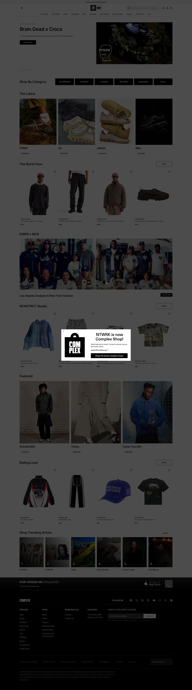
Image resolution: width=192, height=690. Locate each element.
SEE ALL (164, 164)
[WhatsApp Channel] (142, 600)
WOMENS (75, 14)
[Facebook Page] (131, 600)
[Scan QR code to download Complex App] (168, 583)
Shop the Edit (28, 42)
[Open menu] (22, 8)
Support (45, 622)
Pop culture (24, 626)
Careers (68, 614)
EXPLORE (44, 14)
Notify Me (149, 616)
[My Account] (167, 8)
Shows (22, 641)
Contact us (69, 618)
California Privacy (68, 662)
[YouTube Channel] (154, 600)
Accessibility (105, 662)
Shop (44, 614)
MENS (65, 14)
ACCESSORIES (117, 14)
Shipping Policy (48, 626)
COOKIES (132, 662)
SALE (149, 14)
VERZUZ (23, 637)
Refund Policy (47, 629)
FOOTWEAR (104, 14)
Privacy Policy (143, 620)
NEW (84, 14)
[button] (96, 42)
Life (21, 633)
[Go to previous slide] (21, 70)
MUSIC (129, 14)
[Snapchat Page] (160, 600)
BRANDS (93, 14)
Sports (22, 629)
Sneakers (23, 622)
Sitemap (119, 662)
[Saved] (163, 7)
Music (22, 618)
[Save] (55, 172)
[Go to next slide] (31, 70)
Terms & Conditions (28, 662)
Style (22, 614)
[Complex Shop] (96, 8)
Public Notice (88, 662)
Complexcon (25, 645)
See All (166, 533)
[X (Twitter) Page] (137, 600)
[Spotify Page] (171, 600)
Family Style (24, 648)
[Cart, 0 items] (171, 8)
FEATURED (56, 14)
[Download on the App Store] (152, 584)
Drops (44, 618)
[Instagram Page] (148, 600)
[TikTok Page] (165, 600)
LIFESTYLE (140, 14)
